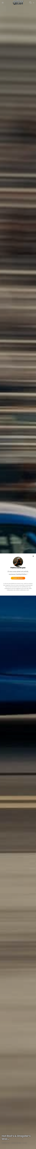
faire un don (18, 578)
